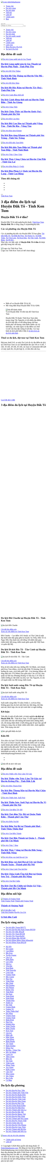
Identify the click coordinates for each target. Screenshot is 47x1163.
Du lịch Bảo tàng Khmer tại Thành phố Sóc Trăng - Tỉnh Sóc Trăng (22, 136)
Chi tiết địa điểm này (9, 629)
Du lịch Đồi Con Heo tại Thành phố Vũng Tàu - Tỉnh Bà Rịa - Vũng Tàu (22, 124)
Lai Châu (9, 962)
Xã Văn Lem (11, 238)
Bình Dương (10, 1046)
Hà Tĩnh (9, 1005)
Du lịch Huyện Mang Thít (16, 1114)
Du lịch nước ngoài (13, 36)
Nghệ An (9, 1003)
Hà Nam (9, 994)
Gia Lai (9, 1033)
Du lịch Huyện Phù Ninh (15, 1116)
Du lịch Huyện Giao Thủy (16, 1127)
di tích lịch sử (34, 331)
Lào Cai (9, 957)
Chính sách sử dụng (13, 1140)
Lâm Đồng (10, 1039)
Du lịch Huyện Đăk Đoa (15, 1108)
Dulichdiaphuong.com (9, 1148)
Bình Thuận (10, 1029)
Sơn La (8, 964)
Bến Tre (9, 1059)
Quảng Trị (10, 1009)
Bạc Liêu (9, 1078)
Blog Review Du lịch (14, 47)
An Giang (9, 1067)
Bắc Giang (10, 977)
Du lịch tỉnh (10, 10)
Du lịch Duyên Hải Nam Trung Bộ (20, 930)
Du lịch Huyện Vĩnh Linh (16, 1099)
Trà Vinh (9, 1061)
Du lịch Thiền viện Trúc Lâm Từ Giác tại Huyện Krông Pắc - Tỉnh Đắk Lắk (21, 779)
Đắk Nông (10, 1037)
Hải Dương (10, 985)
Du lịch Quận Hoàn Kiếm (16, 1106)
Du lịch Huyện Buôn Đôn (16, 1095)
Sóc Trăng (10, 1076)
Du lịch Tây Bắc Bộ (15, 932)
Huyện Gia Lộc (20, 912)
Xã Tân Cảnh (33, 238)
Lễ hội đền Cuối (9, 917)
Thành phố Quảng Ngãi (24, 901)
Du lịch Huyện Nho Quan (16, 1101)
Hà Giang (9, 949)
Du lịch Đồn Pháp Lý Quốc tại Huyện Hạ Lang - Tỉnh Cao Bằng (21, 172)
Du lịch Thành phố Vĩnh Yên (17, 1093)
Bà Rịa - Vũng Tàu (13, 1050)
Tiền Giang (10, 1057)
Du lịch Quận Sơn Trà (14, 1123)
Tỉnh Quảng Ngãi (7, 901)
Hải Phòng (10, 988)
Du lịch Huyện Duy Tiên (15, 1090)
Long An (9, 1054)
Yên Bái (9, 966)
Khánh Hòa (10, 1024)
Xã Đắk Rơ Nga (17, 236)
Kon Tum (9, 1031)
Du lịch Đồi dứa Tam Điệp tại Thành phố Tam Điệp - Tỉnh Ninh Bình (21, 148)
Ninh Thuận (10, 1026)
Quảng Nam (10, 1016)
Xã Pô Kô (9, 240)
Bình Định (10, 1020)
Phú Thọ (9, 979)
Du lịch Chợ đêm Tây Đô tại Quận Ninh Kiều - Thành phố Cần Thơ (21, 815)
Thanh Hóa (10, 1000)
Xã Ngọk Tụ (29, 236)
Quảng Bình (10, 1007)
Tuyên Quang (11, 955)
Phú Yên (9, 1022)
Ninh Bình (10, 998)
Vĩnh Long (10, 1063)
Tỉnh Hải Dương (7, 912)
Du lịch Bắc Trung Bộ (16, 927)
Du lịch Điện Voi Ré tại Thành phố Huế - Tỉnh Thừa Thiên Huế (21, 827)
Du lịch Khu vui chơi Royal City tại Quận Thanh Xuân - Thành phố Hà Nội (21, 863)
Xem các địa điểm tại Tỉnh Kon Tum (15, 631)
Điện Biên (10, 960)
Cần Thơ (9, 1072)
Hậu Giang (10, 1074)
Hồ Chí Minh (11, 1052)
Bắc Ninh (9, 983)
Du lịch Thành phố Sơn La (16, 1110)
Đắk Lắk (9, 1035)
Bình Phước (10, 1041)
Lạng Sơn (9, 972)
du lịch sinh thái (12, 333)
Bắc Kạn (9, 953)
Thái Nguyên (11, 970)
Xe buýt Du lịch (12, 49)
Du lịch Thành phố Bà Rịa (16, 1129)
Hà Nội (8, 947)
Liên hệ (9, 15)
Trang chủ (9, 6)
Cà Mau (9, 1080)
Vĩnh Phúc (10, 981)
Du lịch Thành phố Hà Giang (17, 1118)
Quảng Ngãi (10, 1018)
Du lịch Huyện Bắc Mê (15, 1112)
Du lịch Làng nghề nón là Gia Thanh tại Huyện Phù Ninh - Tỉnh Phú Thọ (21, 65)
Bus (7, 19)
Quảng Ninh (10, 975)
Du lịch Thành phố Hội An (16, 1131)
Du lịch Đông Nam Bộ (16, 942)
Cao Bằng (9, 951)
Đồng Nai (9, 1048)
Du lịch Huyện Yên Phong (16, 1125)
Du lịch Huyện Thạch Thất (16, 1121)
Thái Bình (9, 992)
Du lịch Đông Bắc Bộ (15, 938)
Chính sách (10, 17)
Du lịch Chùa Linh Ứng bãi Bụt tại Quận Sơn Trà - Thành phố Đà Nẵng (21, 875)
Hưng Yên (10, 990)
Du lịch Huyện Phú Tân (15, 1103)
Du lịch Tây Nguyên (15, 936)
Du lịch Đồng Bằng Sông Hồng (19, 940)
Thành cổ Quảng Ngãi (12, 905)
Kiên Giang (10, 1069)
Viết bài (9, 13)
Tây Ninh (9, 1044)
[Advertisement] (23, 276)
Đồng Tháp (10, 1065)
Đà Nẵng (9, 1013)
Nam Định (10, 996)
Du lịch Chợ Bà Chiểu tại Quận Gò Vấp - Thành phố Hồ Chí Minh (21, 887)
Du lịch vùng (11, 8)
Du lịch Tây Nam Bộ (15, 934)
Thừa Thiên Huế (12, 1011)
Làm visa (9, 45)
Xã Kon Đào (22, 238)
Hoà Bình (9, 968)
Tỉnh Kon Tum (6, 196)
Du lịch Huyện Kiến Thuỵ (16, 1097)
